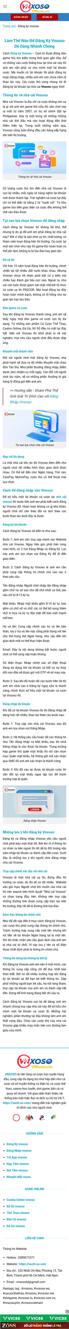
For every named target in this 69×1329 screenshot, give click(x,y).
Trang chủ (9, 26)
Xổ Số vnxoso (15, 1206)
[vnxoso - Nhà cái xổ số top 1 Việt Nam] (34, 6)
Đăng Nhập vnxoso (19, 1150)
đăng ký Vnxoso (21, 53)
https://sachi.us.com (32, 1264)
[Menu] (5, 6)
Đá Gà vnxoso (16, 1226)
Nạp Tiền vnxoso (18, 1164)
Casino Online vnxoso (21, 1200)
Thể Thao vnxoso (18, 1213)
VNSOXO (11, 1074)
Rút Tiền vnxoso (17, 1170)
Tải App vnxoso (17, 1157)
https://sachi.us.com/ (17, 1103)
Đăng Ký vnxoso (17, 1144)
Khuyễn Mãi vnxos (19, 1177)
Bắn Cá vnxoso (16, 1219)
